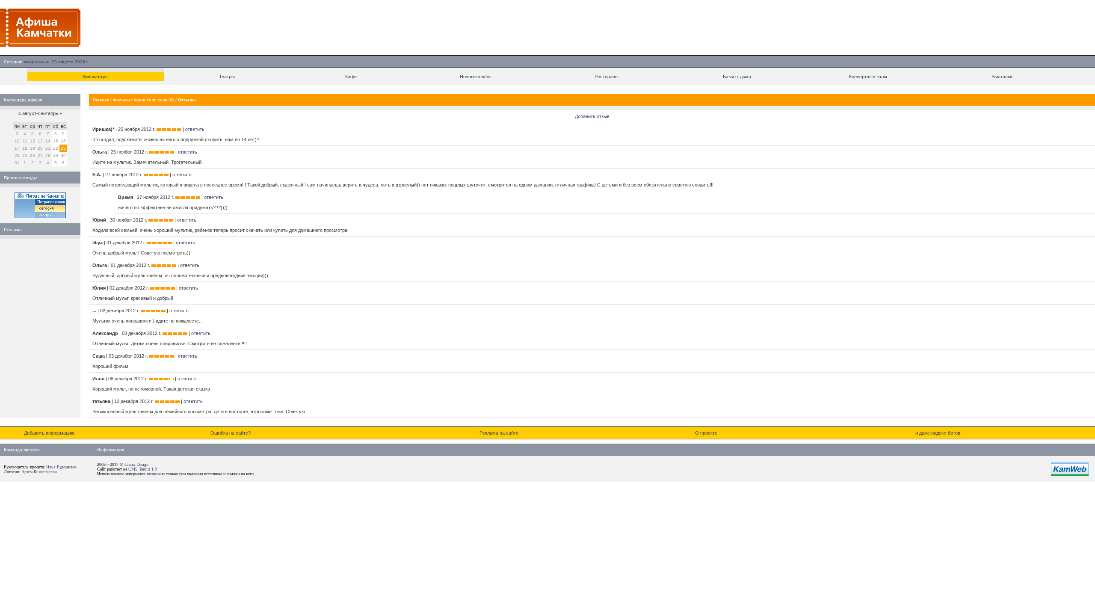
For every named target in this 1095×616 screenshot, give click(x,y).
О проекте (706, 432)
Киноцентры (96, 76)
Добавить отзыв (592, 116)
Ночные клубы (475, 76)
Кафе (351, 76)
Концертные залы (868, 76)
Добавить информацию (49, 432)
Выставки (1001, 76)
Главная (101, 100)
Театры (227, 76)
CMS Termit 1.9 (142, 469)
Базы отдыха (737, 76)
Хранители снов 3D (153, 100)
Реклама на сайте (498, 432)
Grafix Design (136, 464)
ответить (194, 129)
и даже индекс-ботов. (938, 432)
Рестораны (607, 76)
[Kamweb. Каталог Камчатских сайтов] (1070, 474)
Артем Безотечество (39, 471)
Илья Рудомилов (61, 467)
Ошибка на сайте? (230, 432)
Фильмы (121, 100)
